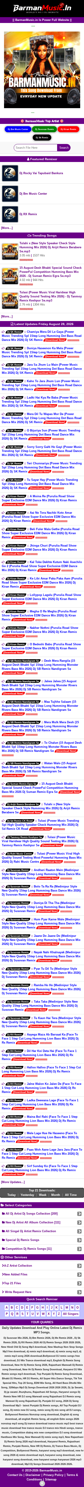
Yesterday (27, 1195)
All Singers (70, 1314)
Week (42, 1195)
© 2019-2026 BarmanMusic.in (42, 1470)
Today (11, 1195)
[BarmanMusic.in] (42, 8)
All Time (71, 1195)
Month (55, 1195)
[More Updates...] (13, 1182)
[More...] (7, 228)
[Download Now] (55, 340)
